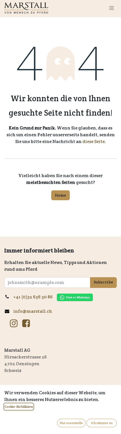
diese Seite (93, 141)
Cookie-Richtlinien (19, 406)
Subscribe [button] (103, 282)
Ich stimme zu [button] (102, 423)
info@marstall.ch (33, 311)
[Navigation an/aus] (111, 8)
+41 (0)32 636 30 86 (35, 297)
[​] (14, 323)
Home (60, 195)
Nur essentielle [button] (71, 423)
